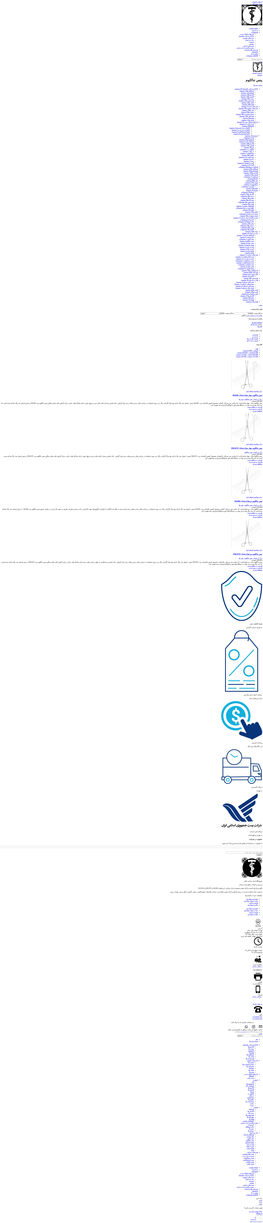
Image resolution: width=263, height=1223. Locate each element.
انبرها (252, 1092)
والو (252, 1150)
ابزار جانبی (250, 1078)
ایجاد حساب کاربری (255, 1211)
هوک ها (251, 1052)
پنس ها (241, 399)
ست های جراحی (248, 46)
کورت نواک (250, 1146)
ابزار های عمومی (248, 38)
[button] (255, 409)
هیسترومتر (250, 1148)
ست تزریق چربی (248, 1156)
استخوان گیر (250, 1086)
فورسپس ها (250, 1058)
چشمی (251, 44)
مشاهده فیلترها (257, 322)
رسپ (252, 1105)
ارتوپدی (251, 42)
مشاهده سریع (257, 411)
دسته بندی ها (257, 85)
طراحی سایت (243, 1031)
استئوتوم (251, 1051)
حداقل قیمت (258, 313)
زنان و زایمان (249, 40)
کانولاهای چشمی (248, 1121)
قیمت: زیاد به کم (252, 340)
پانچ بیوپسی (250, 1136)
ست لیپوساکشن (248, 1160)
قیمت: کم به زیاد (252, 338)
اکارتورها (251, 1047)
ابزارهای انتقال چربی (247, 34)
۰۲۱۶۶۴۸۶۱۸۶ (257, 1017)
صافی (202, 313)
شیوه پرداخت (253, 903)
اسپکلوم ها (250, 1054)
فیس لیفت (250, 1164)
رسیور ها (251, 1131)
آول (252, 1082)
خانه (260, 315)
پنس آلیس (250, 1138)
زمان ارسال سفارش (251, 901)
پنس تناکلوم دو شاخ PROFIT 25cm (247, 554)
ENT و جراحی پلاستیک (246, 36)
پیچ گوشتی (250, 1097)
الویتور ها (251, 1090)
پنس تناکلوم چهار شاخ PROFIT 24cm (246, 448)
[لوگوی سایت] (252, 25)
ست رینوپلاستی (248, 1158)
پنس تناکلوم (248, 399)
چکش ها (251, 1099)
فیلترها (260, 326)
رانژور (252, 1103)
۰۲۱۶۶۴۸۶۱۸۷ (257, 1019)
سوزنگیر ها (250, 1066)
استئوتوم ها (250, 1084)
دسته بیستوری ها (248, 1064)
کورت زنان (250, 1144)
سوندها (251, 1068)
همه (256, 349)
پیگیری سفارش (252, 905)
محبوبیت (255, 335)
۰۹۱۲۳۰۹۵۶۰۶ (257, 1004)
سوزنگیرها (250, 1117)
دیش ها (251, 1129)
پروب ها (251, 1113)
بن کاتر (251, 1095)
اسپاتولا (251, 1109)
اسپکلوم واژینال (248, 1134)
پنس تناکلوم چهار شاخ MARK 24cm (247, 395)
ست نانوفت (250, 1162)
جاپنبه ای (251, 1125)
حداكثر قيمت (229, 313)
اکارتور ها (251, 1111)
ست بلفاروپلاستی (248, 1154)
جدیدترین (255, 336)
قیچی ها (251, 1056)
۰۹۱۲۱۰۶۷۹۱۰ (257, 966)
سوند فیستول (249, 1142)
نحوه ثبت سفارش (252, 899)
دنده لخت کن (249, 1101)
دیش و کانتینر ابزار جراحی (245, 48)
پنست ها (251, 1062)
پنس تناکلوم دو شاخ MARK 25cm (248, 501)
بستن (260, 305)
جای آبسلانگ (250, 1127)
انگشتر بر (251, 1093)
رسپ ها (251, 1049)
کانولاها (251, 1076)
